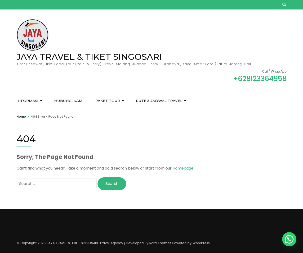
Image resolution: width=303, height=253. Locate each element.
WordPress (201, 243)
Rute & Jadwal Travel (159, 100)
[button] (289, 239)
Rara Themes (160, 243)
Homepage (183, 168)
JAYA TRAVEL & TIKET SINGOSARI (89, 56)
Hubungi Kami (69, 100)
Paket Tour (107, 100)
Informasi (27, 100)
